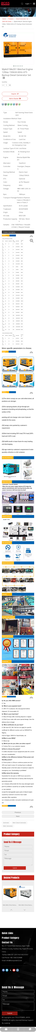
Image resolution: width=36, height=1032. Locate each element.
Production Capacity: (10, 219)
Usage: (5, 143)
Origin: (5, 212)
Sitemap (24, 1020)
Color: (5, 182)
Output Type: (7, 129)
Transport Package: (10, 198)
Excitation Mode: (9, 152)
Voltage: (6, 189)
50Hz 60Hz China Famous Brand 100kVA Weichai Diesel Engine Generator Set (10, 905)
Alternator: (7, 163)
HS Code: (6, 216)
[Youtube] (13, 970)
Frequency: (7, 185)
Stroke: (5, 122)
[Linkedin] (6, 970)
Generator (6, 823)
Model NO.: (7, 136)
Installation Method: (10, 119)
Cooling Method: (9, 125)
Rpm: (5, 194)
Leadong (7, 1023)
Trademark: (7, 209)
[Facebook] (3, 970)
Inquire (13, 94)
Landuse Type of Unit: (10, 148)
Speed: (5, 132)
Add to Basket (14, 99)
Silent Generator (8, 826)
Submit (15, 868)
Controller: (7, 166)
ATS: (4, 179)
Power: (5, 175)
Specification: (7, 206)
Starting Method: (9, 172)
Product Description (9, 232)
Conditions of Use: (9, 139)
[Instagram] (17, 970)
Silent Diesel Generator (19, 823)
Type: (5, 113)
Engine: (5, 157)
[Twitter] (10, 970)
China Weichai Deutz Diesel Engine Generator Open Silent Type (25, 905)
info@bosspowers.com (14, 961)
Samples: (6, 225)
